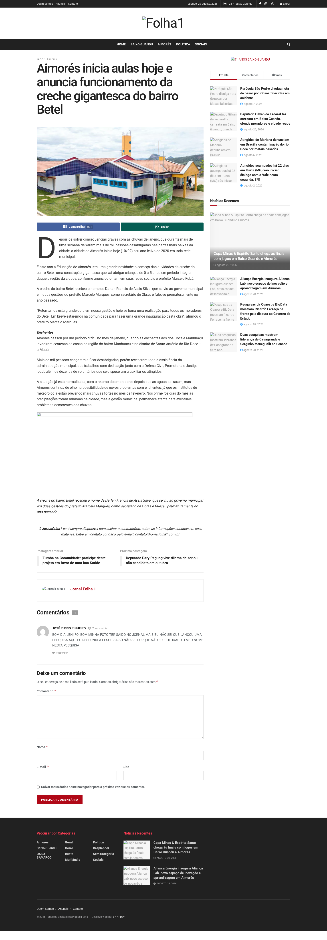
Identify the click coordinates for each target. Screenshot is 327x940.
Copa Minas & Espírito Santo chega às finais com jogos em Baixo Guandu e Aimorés (175, 847)
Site (126, 767)
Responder (62, 652)
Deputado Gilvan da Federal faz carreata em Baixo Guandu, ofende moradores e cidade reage (265, 119)
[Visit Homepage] (163, 23)
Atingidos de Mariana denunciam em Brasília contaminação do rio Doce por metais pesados (264, 144)
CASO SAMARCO (44, 855)
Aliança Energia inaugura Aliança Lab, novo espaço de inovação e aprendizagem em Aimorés (265, 283)
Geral (69, 842)
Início (40, 59)
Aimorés (164, 44)
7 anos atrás (99, 628)
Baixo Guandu (142, 44)
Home (121, 44)
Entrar (286, 3)
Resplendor (101, 848)
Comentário (46, 691)
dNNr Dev (119, 916)
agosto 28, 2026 (226, 265)
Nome (42, 747)
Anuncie (60, 3)
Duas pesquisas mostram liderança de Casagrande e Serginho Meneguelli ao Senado (263, 339)
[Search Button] (288, 44)
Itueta (69, 854)
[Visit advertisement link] (250, 59)
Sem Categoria (103, 854)
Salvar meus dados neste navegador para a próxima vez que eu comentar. (93, 787)
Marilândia (72, 859)
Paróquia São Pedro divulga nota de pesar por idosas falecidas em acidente (265, 93)
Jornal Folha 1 (83, 589)
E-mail (43, 767)
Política (183, 44)
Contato (73, 3)
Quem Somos (45, 3)
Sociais (201, 44)
